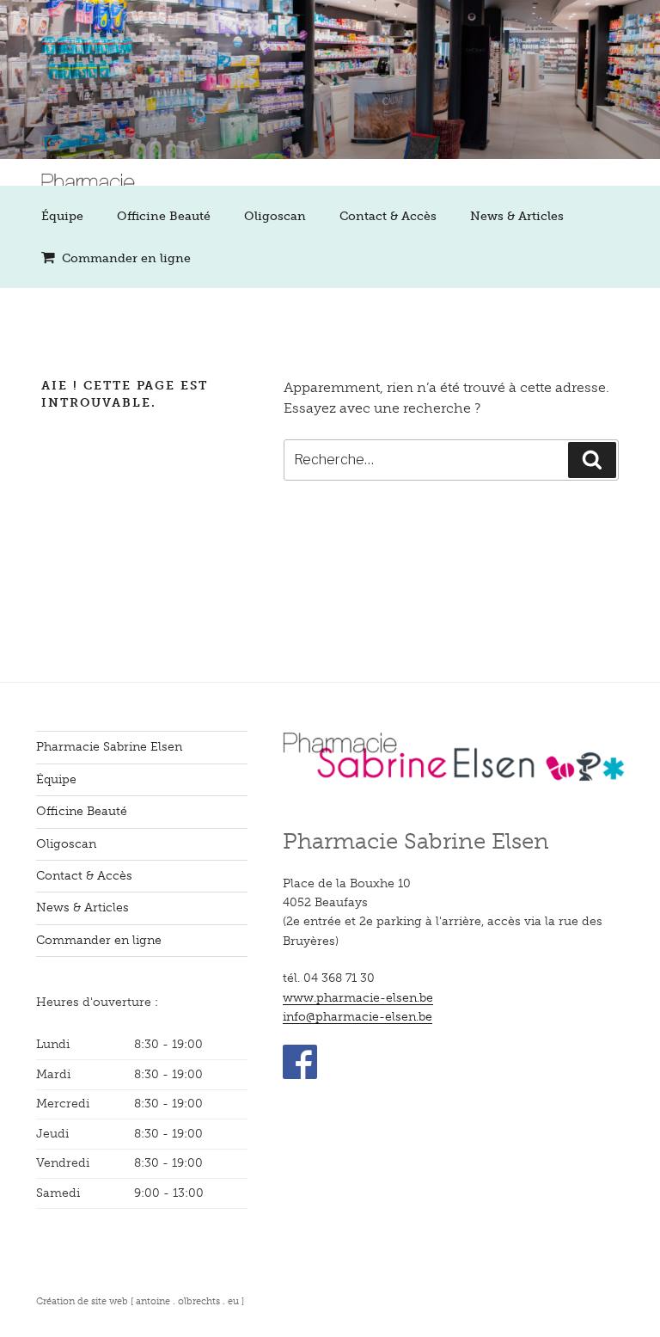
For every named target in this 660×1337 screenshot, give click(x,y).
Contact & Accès (388, 216)
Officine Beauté (164, 216)
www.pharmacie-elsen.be (358, 997)
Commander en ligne (126, 258)
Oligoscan (275, 216)
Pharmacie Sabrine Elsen (109, 746)
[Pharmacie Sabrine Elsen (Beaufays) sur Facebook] (300, 1075)
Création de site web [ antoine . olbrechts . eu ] (140, 1301)
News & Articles (517, 216)
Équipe (62, 216)
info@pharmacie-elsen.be (357, 1016)
